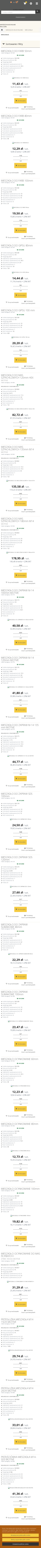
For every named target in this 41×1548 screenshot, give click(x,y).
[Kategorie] (36, 3)
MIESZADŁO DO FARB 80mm (16, 116)
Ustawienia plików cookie (21, 1544)
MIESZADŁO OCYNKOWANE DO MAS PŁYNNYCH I (20, 1255)
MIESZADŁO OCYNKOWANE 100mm (20, 1188)
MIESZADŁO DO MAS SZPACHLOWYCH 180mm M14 (17, 520)
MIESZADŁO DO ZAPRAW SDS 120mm (16, 858)
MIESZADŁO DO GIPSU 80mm (17, 245)
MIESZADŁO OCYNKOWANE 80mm (19, 1124)
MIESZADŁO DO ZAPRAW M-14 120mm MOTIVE (17, 659)
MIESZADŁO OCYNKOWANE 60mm (19, 1059)
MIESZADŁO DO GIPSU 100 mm (18, 310)
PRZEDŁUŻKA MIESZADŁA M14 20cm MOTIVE (17, 1389)
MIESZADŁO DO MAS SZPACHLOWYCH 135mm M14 (17, 448)
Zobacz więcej (33, 1532)
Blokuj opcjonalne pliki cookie (20, 1540)
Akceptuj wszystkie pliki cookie (20, 1535)
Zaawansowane (20, 17)
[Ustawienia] (31, 3)
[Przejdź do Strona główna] (2, 30)
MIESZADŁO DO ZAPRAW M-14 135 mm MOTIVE (20, 726)
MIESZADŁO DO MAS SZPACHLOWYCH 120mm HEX (17, 376)
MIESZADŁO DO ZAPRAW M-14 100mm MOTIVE (17, 592)
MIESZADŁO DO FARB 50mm (16, 51)
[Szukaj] (37, 11)
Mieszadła (29, 30)
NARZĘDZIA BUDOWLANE (14, 30)
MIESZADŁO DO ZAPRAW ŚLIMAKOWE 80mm (14, 926)
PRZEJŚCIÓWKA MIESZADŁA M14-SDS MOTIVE (18, 1458)
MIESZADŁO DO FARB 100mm (17, 180)
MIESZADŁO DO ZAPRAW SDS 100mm (16, 795)
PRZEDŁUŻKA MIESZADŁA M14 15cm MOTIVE (17, 1321)
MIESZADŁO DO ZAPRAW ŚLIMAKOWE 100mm (14, 993)
